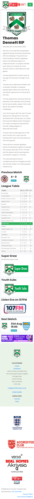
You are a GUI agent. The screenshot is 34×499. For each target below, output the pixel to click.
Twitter (17, 366)
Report (13, 180)
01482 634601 (17, 392)
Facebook (17, 369)
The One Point (17, 492)
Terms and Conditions (25, 497)
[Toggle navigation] (30, 4)
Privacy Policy (28, 494)
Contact (17, 399)
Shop (17, 401)
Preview (13, 330)
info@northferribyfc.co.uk (17, 388)
